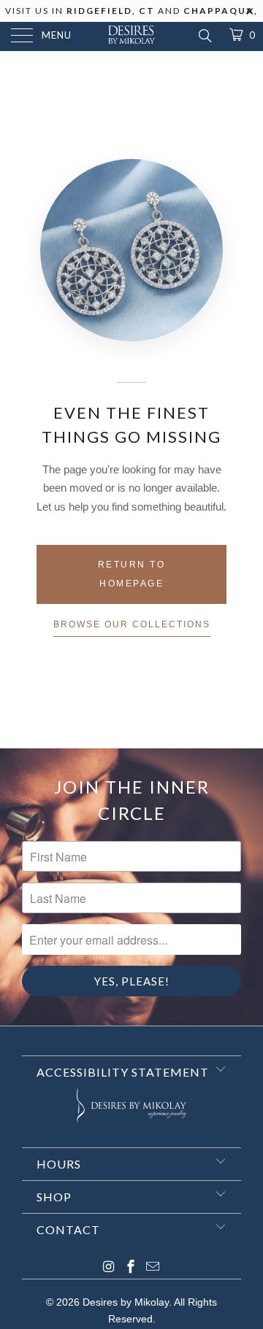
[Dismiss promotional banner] (250, 15)
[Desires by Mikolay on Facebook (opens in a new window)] (131, 1268)
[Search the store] (204, 35)
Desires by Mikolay (126, 1302)
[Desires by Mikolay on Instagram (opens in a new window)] (109, 1268)
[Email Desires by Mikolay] (152, 1268)
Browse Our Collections (131, 624)
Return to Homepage (132, 574)
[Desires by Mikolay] (131, 36)
